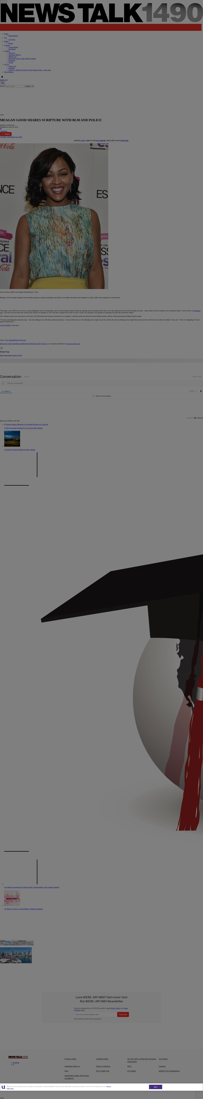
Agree (156, 1087)
